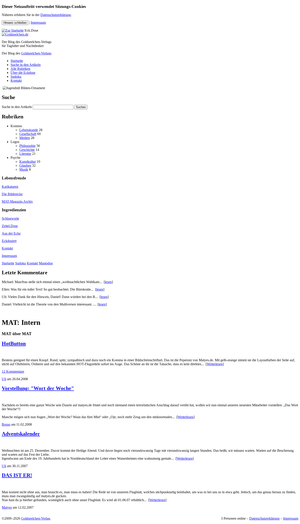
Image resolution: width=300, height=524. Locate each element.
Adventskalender (21, 434)
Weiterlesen (215, 364)
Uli (4, 379)
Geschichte (27, 150)
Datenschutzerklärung (55, 15)
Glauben (25, 165)
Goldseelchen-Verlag (35, 518)
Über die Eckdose (23, 72)
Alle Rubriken (20, 68)
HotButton (14, 343)
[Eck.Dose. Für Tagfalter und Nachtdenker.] (13, 30)
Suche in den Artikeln (26, 65)
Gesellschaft (27, 134)
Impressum (38, 22)
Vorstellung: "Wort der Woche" (38, 388)
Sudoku (16, 76)
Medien (24, 138)
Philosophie (27, 146)
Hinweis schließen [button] (15, 22)
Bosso (6, 424)
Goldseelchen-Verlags (36, 53)
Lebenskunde (28, 130)
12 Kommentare (13, 371)
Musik (23, 169)
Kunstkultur (27, 161)
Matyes (7, 507)
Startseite (17, 61)
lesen (108, 282)
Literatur (25, 153)
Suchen (81, 107)
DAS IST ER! (17, 475)
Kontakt (16, 80)
